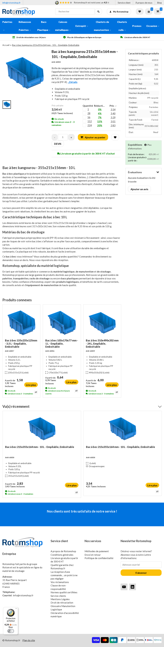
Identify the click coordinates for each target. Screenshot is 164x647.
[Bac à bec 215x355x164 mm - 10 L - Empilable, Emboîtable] (41, 429)
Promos (136, 25)
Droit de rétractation (62, 602)
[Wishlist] (115, 137)
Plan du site (28, 640)
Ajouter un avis (139, 189)
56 (88, 117)
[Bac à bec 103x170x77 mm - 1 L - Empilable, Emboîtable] (61, 323)
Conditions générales (62, 554)
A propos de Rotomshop (63, 551)
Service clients (58, 595)
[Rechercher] (98, 11)
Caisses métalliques (62, 25)
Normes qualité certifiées (64, 592)
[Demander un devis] (148, 11)
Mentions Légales (60, 599)
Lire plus (31, 384)
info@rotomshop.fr (11, 2)
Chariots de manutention (101, 25)
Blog (159, 2)
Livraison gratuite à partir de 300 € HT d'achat (87, 153)
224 (89, 125)
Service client (124, 2)
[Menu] (16, 609)
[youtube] (124, 587)
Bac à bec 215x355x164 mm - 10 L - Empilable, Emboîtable (39, 446)
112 (89, 121)
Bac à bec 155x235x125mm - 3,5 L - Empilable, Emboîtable (21, 343)
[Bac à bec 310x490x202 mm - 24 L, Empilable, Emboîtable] (102, 323)
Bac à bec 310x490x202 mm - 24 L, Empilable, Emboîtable (102, 343)
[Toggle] (157, 172)
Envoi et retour (93, 554)
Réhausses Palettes (25, 25)
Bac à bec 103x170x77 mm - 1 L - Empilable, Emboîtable (61, 343)
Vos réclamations (60, 582)
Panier (158, 11)
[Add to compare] (35, 392)
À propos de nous (143, 2)
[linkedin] (132, 587)
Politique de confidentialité (99, 558)
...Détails (72, 82)
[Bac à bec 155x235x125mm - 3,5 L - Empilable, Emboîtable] (21, 323)
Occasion (151, 25)
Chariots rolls (122, 25)
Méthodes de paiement (97, 551)
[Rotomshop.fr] (26, 12)
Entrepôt (80, 25)
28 (88, 113)
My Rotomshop (120, 11)
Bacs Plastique (42, 25)
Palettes (7, 21)
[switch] (11, 631)
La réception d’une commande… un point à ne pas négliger (64, 575)
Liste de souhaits (140, 11)
